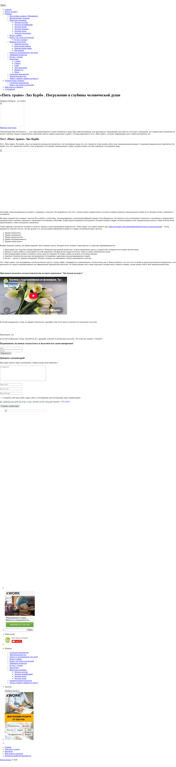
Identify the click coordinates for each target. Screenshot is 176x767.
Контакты (9, 751)
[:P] (16, 402)
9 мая (16, 66)
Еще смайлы (65, 401)
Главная (8, 9)
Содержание (10, 89)
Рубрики (8, 14)
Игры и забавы (16, 35)
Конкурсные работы (22, 46)
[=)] (2, 402)
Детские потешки (21, 29)
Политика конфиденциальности (18, 756)
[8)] (6, 402)
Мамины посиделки (18, 42)
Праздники (14, 59)
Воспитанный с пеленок (20, 18)
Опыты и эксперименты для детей (24, 53)
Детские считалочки (22, 33)
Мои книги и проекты (14, 87)
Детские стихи (20, 31)
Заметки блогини (21, 44)
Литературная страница (14, 81)
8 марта (17, 63)
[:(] (9, 402)
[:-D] (21, 402)
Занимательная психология (21, 681)
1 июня (17, 61)
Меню (3, 5)
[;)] (12, 402)
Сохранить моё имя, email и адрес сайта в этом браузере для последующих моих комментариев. (42, 398)
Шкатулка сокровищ (18, 20)
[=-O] (26, 402)
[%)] (47, 402)
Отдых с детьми (16, 57)
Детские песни (20, 27)
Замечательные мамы (23, 48)
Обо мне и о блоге (12, 749)
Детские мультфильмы (23, 25)
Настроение (19, 50)
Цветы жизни (5, 760)
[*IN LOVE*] (39, 402)
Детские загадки (21, 22)
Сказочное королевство (19, 74)
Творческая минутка (18, 76)
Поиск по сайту (11, 12)
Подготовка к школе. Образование (24, 16)
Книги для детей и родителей (22, 38)
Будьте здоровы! (21, 40)
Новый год (18, 70)
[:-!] (31, 402)
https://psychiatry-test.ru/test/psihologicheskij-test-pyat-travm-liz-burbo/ (135, 227)
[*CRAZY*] (55, 402)
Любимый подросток (18, 55)
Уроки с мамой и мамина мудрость (24, 78)
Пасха (16, 72)
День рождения (20, 68)
